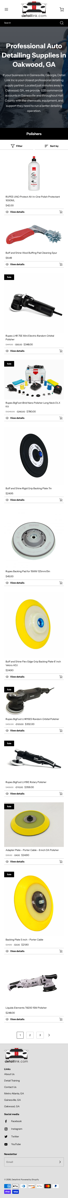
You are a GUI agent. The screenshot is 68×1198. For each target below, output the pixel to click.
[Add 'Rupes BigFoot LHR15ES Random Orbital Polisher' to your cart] (58, 730)
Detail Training (12, 1080)
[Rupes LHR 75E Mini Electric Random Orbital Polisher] (34, 303)
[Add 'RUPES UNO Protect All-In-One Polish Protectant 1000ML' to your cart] (58, 211)
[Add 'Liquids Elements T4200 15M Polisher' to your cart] (58, 1019)
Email (9, 1161)
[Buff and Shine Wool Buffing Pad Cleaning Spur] (34, 235)
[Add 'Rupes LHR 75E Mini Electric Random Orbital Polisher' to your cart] (58, 350)
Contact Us (10, 1087)
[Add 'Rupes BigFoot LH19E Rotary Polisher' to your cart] (58, 793)
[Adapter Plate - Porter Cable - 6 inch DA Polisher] (34, 824)
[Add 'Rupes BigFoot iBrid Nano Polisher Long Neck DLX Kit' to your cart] (58, 418)
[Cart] (60, 9)
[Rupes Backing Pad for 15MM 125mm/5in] (34, 538)
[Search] (60, 23)
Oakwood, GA (12, 1106)
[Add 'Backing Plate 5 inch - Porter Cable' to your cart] (58, 951)
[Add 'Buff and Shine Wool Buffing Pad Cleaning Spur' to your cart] (58, 264)
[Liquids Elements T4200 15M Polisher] (34, 982)
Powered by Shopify (30, 1179)
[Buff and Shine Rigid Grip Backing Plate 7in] (34, 456)
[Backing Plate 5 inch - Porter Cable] (34, 903)
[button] (8, 9)
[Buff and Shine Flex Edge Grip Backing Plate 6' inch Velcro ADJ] (34, 625)
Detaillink (16, 1179)
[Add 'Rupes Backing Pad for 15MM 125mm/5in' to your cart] (58, 582)
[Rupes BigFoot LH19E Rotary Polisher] (34, 759)
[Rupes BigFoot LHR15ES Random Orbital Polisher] (34, 700)
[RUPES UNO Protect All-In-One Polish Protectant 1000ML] (34, 174)
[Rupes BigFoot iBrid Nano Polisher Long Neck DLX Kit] (34, 380)
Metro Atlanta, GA (14, 1093)
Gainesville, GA (12, 1099)
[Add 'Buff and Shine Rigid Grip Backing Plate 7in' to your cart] (58, 499)
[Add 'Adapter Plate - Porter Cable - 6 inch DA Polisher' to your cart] (58, 861)
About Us (9, 1074)
